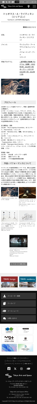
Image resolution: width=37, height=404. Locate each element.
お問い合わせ (12, 318)
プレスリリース (18, 363)
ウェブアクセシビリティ (25, 361)
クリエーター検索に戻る (19, 264)
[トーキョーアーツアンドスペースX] (15, 367)
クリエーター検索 (13, 296)
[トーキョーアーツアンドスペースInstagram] (22, 367)
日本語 (17, 2)
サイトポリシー (25, 358)
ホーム (10, 358)
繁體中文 (26, 2)
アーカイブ (11, 303)
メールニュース (12, 311)
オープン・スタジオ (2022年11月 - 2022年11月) (27, 71)
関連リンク (16, 358)
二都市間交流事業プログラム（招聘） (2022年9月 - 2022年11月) (27, 64)
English (21, 2)
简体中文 (30, 2)
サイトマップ (9, 363)
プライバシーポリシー (11, 361)
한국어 (34, 2)
